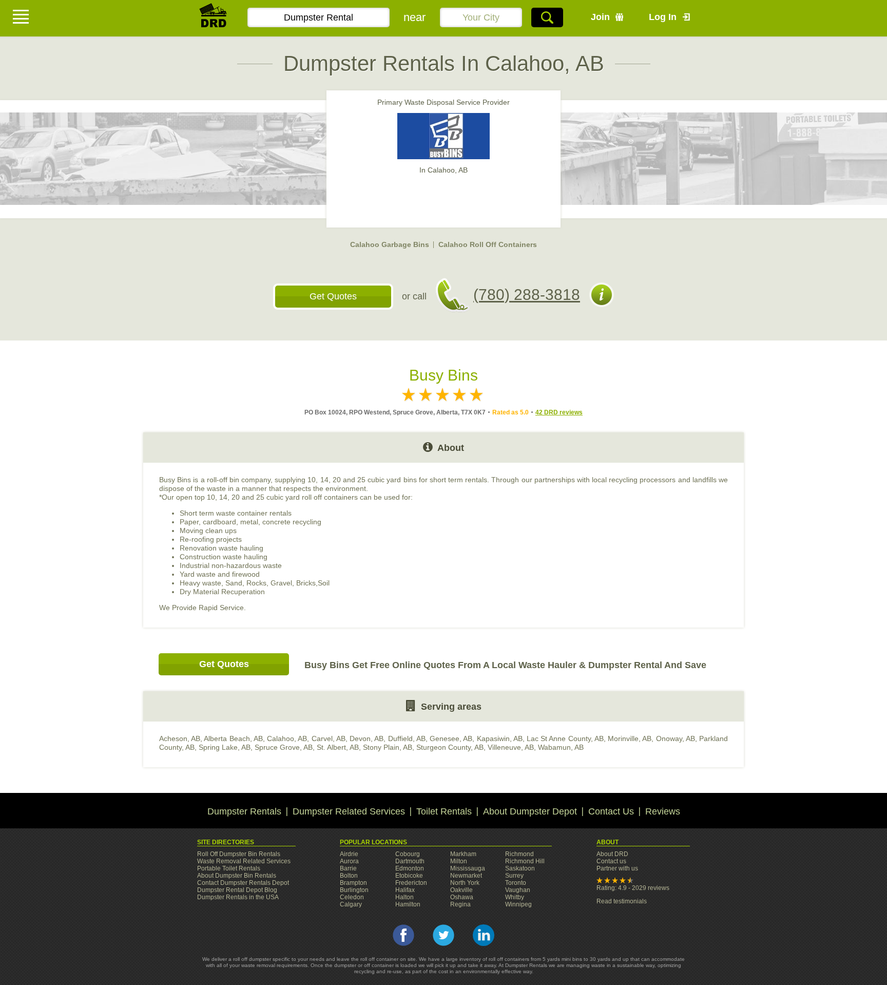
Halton (404, 897)
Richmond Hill (525, 861)
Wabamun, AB (561, 747)
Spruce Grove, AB (284, 747)
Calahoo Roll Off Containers (487, 244)
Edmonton (409, 868)
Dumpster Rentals (244, 811)
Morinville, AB (629, 738)
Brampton (353, 882)
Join (600, 17)
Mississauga (467, 868)
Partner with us (617, 868)
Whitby (514, 897)
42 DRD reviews (559, 412)
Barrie (348, 868)
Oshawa (461, 897)
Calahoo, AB (287, 738)
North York (464, 882)
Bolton (349, 875)
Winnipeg (518, 904)
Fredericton (411, 882)
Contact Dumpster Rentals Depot (243, 882)
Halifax (405, 890)
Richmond (519, 854)
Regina (460, 904)
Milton (458, 861)
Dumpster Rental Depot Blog (237, 890)
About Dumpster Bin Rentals (236, 875)
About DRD (612, 854)
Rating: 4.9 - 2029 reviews (632, 888)
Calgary (351, 904)
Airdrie (349, 854)
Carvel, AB (328, 738)
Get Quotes (333, 296)
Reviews (662, 811)
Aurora (349, 861)
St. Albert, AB (338, 747)
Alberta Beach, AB (233, 738)
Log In (663, 17)
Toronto (515, 882)
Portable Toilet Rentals (228, 868)
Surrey (514, 875)
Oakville (461, 890)
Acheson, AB (179, 738)
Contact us (611, 861)
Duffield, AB (407, 738)
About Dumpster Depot (530, 811)
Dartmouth (410, 861)
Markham (463, 854)
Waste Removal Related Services (244, 861)
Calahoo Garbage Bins (389, 244)
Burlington (354, 890)
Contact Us (611, 811)
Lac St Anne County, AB (565, 738)
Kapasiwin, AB (500, 738)
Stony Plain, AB (387, 747)
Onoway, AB (675, 738)
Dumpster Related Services (349, 811)
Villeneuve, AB (511, 747)
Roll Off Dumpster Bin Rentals (238, 854)
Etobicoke (409, 875)
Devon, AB (366, 738)
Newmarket (466, 875)
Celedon (352, 897)
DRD (213, 18)
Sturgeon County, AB (450, 747)
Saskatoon (520, 868)
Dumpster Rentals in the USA (238, 897)
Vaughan (517, 890)
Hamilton (407, 904)
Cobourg (407, 854)
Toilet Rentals (444, 811)
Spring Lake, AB (224, 747)
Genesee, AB (451, 738)
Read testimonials (621, 901)
